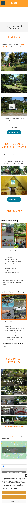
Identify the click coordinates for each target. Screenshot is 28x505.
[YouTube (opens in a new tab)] (15, 3)
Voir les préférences (14, 501)
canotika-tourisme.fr (17, 332)
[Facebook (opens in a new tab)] (12, 3)
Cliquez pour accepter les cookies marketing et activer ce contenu (14, 449)
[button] (25, 475)
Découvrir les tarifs (14, 132)
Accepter (14, 492)
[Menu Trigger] (3, 3)
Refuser (14, 497)
